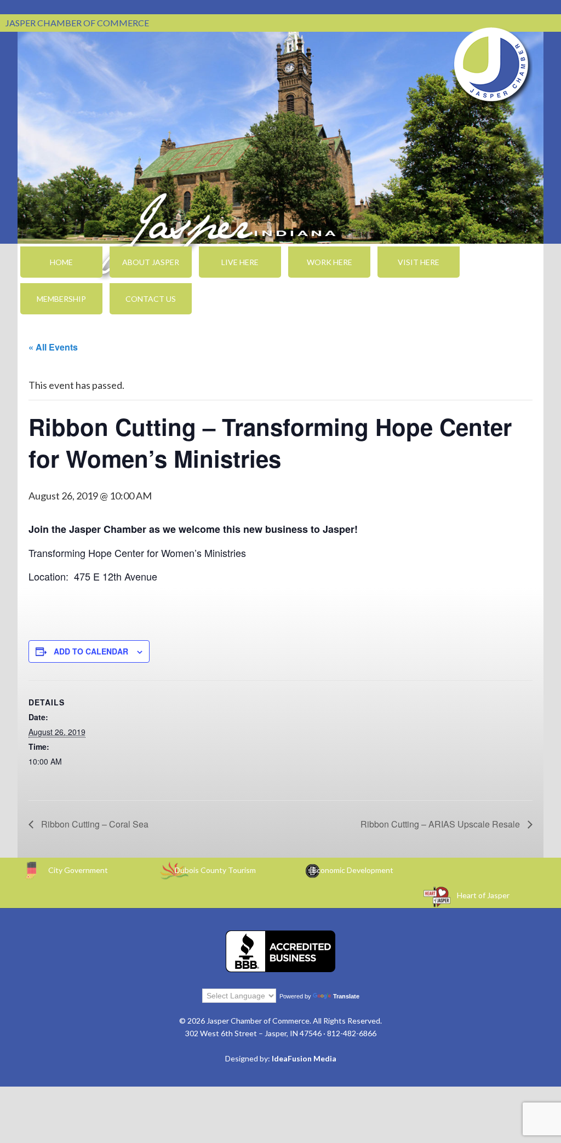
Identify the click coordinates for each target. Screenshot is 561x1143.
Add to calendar (91, 651)
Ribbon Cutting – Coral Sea (93, 824)
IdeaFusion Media (304, 1058)
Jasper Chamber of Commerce (491, 65)
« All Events (53, 347)
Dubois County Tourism (215, 870)
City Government (78, 870)
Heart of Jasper (483, 895)
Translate (346, 996)
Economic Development (352, 870)
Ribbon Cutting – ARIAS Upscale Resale (441, 824)
